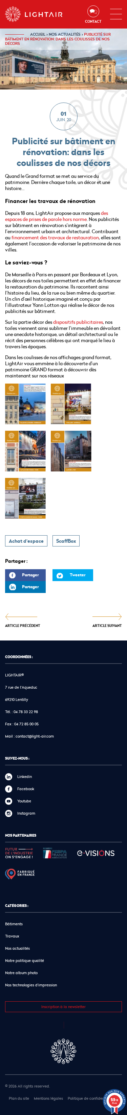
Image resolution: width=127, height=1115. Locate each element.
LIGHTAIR (34, 14)
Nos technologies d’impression (31, 984)
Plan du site (19, 1098)
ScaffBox (66, 541)
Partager (22, 576)
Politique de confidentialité (91, 1098)
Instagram (26, 813)
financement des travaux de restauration (55, 237)
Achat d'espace (26, 541)
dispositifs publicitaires (78, 322)
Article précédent (22, 625)
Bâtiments (14, 923)
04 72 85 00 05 (26, 723)
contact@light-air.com (35, 736)
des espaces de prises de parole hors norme (56, 216)
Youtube (24, 800)
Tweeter (77, 575)
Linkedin (24, 776)
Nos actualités (65, 34)
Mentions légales (48, 1098)
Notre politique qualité (24, 960)
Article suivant (107, 625)
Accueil (37, 34)
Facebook (25, 788)
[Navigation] (116, 14)
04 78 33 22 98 (26, 711)
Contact (93, 21)
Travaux (12, 936)
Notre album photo (21, 972)
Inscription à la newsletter (63, 1006)
